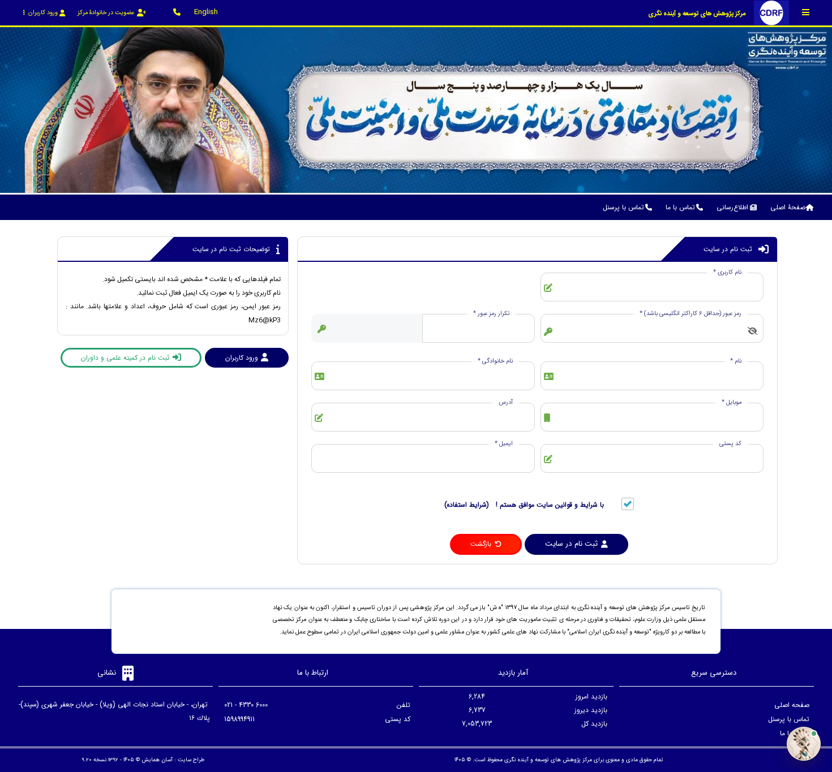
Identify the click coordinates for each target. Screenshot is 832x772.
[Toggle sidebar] (806, 12)
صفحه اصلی (791, 705)
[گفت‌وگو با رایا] (804, 744)
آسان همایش (157, 760)
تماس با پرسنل (788, 719)
